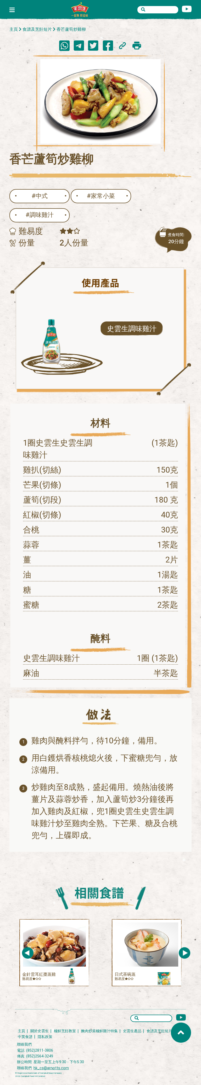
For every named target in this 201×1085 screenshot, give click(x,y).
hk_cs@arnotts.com (51, 1068)
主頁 (13, 29)
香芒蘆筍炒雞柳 (71, 29)
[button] (184, 953)
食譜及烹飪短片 (37, 29)
